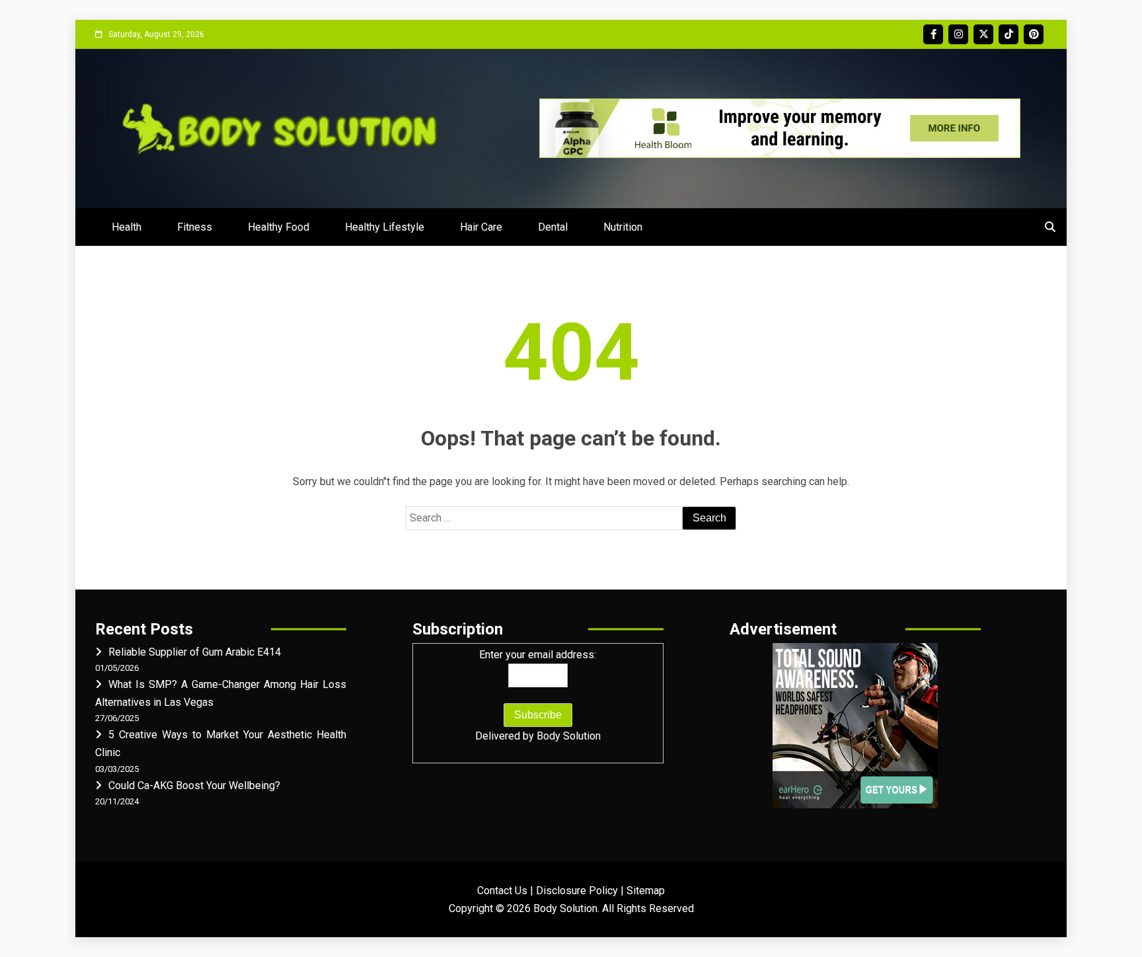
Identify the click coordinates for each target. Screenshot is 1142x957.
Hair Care (481, 227)
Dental (553, 227)
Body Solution (569, 736)
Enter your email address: (537, 654)
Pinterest (1034, 34)
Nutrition (622, 227)
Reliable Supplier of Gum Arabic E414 (194, 652)
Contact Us (502, 890)
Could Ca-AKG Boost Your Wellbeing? (194, 785)
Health (126, 227)
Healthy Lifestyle (384, 227)
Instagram (958, 34)
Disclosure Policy (577, 890)
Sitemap (646, 890)
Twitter (983, 34)
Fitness (194, 227)
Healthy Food (278, 227)
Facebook (933, 34)
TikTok (1008, 34)
